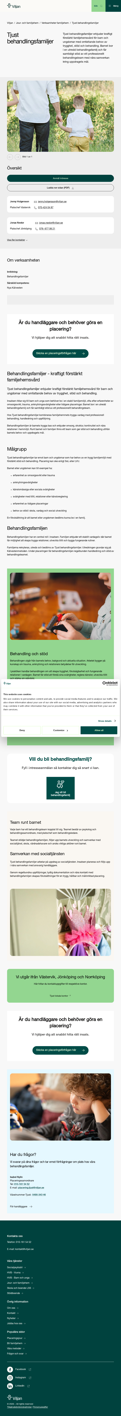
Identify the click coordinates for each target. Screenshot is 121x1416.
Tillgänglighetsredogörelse (19, 1407)
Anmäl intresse (60, 178)
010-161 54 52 (22, 1184)
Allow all (99, 730)
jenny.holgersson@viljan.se (52, 202)
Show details (105, 721)
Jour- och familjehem (27, 23)
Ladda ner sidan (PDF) (58, 188)
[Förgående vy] (10, 157)
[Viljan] (13, 6)
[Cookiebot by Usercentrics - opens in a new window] (105, 683)
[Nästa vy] (18, 157)
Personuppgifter (40, 1407)
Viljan (10, 23)
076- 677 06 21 (47, 229)
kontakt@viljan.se (24, 1249)
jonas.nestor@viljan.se (51, 223)
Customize (58, 730)
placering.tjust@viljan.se (31, 1188)
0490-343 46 (39, 1195)
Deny (22, 730)
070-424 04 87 (45, 208)
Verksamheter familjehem (55, 23)
